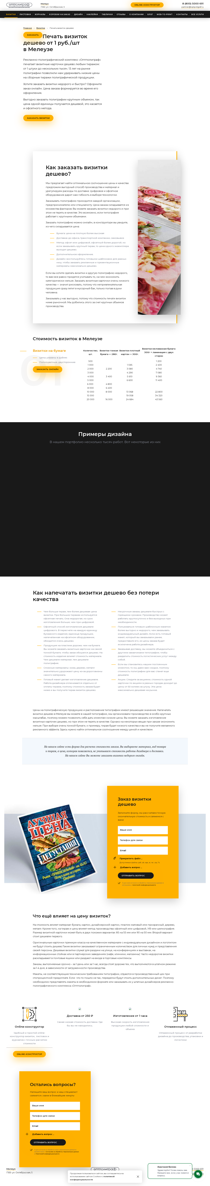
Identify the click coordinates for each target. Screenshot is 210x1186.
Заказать (33, 35)
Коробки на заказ (59, 14)
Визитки (11, 14)
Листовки (25, 14)
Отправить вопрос (133, 875)
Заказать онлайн (48, 369)
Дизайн (78, 14)
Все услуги (197, 14)
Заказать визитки (38, 118)
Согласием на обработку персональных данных (62, 1152)
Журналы (40, 14)
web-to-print (164, 14)
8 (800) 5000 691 (193, 3)
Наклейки (92, 14)
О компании (136, 14)
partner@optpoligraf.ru (193, 7)
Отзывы (121, 14)
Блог (150, 14)
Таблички (107, 14)
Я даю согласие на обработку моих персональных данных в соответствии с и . (56, 1152)
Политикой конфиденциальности (47, 1154)
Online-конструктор (147, 5)
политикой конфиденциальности (144, 885)
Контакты (182, 14)
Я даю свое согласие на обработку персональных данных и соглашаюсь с (143, 884)
